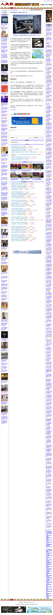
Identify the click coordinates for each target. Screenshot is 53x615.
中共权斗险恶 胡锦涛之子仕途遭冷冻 (22, 222)
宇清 (50, 573)
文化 (35, 7)
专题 (38, 7)
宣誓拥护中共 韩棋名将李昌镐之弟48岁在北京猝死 (24, 156)
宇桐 (49, 566)
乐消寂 (49, 564)
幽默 (15, 7)
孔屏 (47, 534)
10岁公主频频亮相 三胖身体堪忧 (20, 208)
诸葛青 (47, 594)
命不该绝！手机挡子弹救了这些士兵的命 (23, 201)
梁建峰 (49, 544)
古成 (49, 550)
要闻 (5, 7)
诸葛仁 (49, 591)
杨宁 (49, 557)
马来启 (51, 550)
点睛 (49, 573)
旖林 (47, 586)
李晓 (51, 591)
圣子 (50, 557)
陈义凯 (48, 569)
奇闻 (21, 7)
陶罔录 (47, 575)
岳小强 (47, 543)
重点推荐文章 (4, 14)
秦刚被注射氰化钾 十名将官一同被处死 (23, 239)
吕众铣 (47, 567)
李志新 (47, 566)
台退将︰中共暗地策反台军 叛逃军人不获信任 (23, 237)
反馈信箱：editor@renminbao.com (26, 602)
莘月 (51, 566)
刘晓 (47, 535)
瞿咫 (49, 584)
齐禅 (47, 591)
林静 (47, 544)
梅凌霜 (49, 533)
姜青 (49, 582)
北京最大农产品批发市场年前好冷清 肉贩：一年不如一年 (25, 149)
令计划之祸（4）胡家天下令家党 (21, 213)
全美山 (48, 554)
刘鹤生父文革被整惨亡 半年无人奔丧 (22, 229)
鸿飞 (49, 576)
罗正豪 (49, 553)
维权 (44, 7)
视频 (48, 7)
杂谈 (51, 7)
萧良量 (51, 582)
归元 (48, 556)
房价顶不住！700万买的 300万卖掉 (22, 240)
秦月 (47, 558)
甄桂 (48, 572)
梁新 (47, 593)
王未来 (50, 562)
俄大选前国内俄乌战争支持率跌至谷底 (22, 206)
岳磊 (50, 584)
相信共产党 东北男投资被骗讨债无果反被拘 (23, 193)
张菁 (47, 555)
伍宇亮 (47, 538)
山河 (47, 557)
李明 (49, 537)
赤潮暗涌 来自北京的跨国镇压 (20, 159)
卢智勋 (47, 568)
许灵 (50, 593)
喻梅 (50, 586)
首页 (2, 7)
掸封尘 (47, 559)
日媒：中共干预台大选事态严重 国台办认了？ (23, 230)
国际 (18, 7)
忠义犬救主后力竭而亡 (19, 203)
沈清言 (47, 536)
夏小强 (49, 577)
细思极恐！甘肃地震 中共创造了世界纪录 (23, 204)
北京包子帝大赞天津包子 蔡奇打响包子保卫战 (23, 158)
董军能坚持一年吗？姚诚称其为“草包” (22, 183)
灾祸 (25, 7)
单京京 (49, 595)
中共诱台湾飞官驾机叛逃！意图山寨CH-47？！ (24, 197)
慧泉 (47, 574)
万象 (28, 7)
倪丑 (49, 593)
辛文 (49, 535)
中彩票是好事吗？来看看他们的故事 (22, 194)
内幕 (8, 7)
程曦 (47, 537)
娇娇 (48, 596)
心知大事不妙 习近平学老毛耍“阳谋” (22, 200)
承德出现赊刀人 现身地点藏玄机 (22, 186)
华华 (49, 586)
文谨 (50, 535)
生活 (31, 7)
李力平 (48, 578)
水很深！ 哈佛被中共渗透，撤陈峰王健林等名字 (24, 210)
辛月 (51, 564)
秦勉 (47, 550)
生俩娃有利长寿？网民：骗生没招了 (22, 232)
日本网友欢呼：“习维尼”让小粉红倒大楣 (22, 223)
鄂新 (47, 584)
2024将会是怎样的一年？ (20, 189)
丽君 (51, 533)
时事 (12, 7)
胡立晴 (48, 545)
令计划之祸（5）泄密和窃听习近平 (22, 211)
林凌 (47, 595)
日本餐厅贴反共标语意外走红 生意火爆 (22, 217)
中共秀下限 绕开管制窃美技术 (21, 196)
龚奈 (51, 542)
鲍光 (47, 582)
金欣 (47, 533)
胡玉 (47, 564)
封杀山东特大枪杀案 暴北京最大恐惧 (22, 147)
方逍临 (47, 546)
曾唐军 (49, 563)
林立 (47, 592)
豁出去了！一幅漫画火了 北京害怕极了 (22, 218)
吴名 (47, 542)
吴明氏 (50, 559)
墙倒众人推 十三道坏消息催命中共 (21, 214)
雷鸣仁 (49, 555)
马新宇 (47, 551)
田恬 (47, 585)
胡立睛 (47, 562)
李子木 (50, 546)
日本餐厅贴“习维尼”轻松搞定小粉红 (22, 226)
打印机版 (13, 109)
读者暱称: (12, 137)
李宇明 (47, 565)
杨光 (47, 553)
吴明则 (50, 575)
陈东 (47, 587)
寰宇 (41, 7)
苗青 (47, 577)
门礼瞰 (47, 583)
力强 (50, 537)
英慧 (47, 573)
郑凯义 (49, 542)
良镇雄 (50, 568)
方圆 (48, 560)
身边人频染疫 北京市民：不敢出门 (21, 146)
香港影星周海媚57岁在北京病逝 (21, 234)
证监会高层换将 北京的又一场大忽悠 (21, 150)
